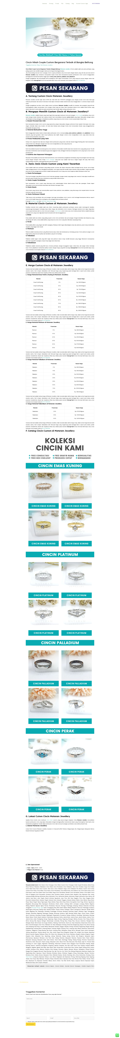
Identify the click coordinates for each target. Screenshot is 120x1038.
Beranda (44, 3)
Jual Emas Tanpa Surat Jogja (48, 201)
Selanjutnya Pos (97, 982)
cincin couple (79, 115)
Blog (73, 3)
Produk (57, 3)
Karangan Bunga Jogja (37, 907)
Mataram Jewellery (65, 69)
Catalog (67, 3)
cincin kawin (58, 211)
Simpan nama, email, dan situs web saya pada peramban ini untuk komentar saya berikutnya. (51, 1021)
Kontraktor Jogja (34, 201)
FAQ (62, 3)
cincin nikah (50, 820)
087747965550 (81, 80)
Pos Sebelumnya (23, 982)
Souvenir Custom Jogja (82, 3)
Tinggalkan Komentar (31, 65)
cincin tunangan (50, 159)
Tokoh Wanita (29, 957)
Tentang (51, 3)
